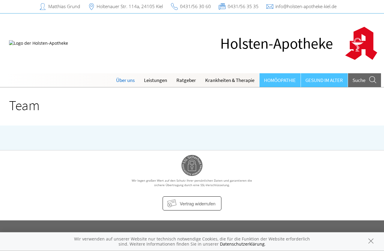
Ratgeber (186, 80)
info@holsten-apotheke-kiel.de (306, 6)
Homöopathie (280, 80)
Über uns (125, 80)
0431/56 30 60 (195, 6)
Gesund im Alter (324, 80)
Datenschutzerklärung (242, 244)
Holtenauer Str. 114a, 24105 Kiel (130, 6)
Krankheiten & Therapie (229, 80)
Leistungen (155, 80)
